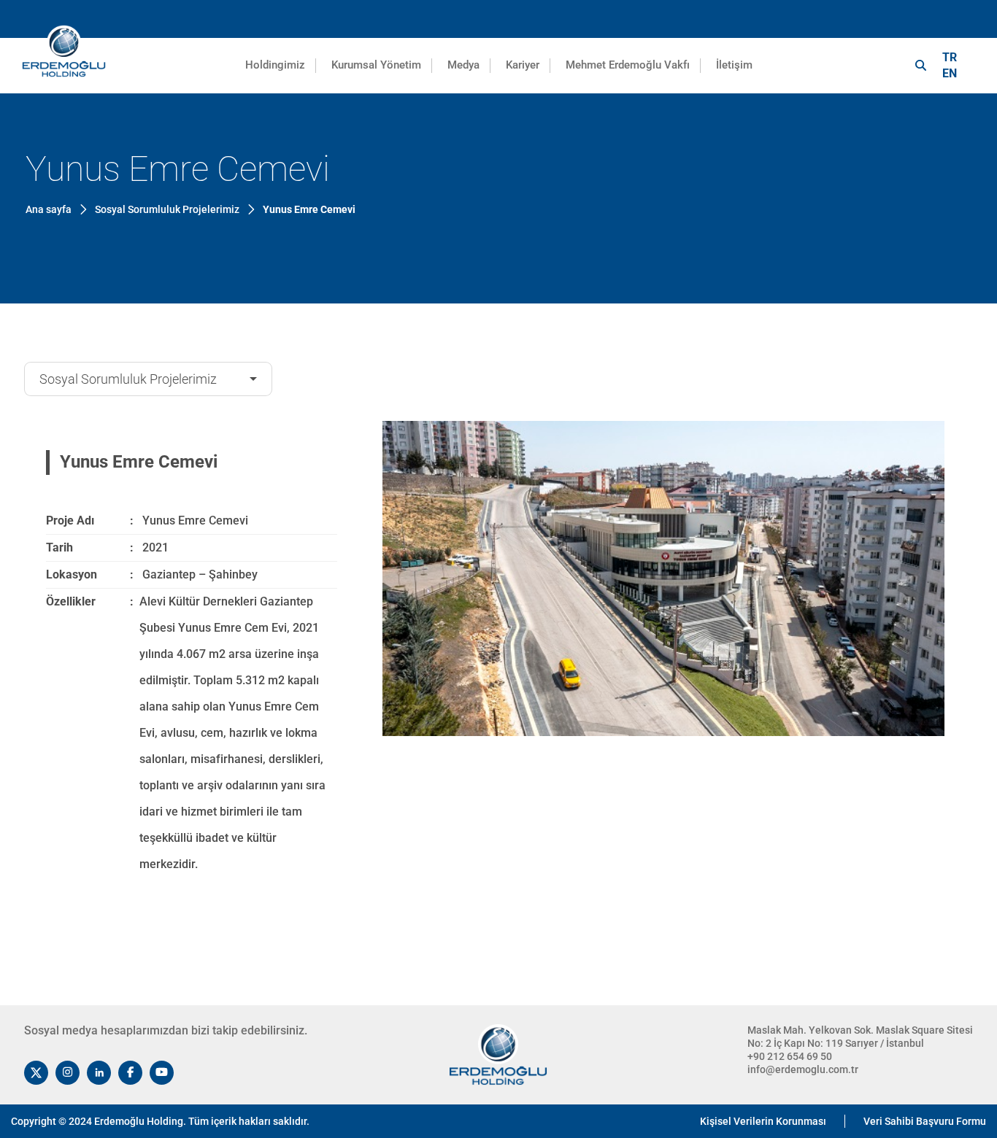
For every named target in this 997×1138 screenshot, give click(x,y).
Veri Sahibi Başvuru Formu (924, 1121)
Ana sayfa (49, 209)
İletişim (734, 64)
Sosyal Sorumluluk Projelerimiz (128, 379)
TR (949, 57)
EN (949, 73)
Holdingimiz (275, 64)
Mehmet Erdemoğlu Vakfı (628, 64)
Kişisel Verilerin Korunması (763, 1121)
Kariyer (522, 64)
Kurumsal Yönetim (376, 64)
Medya (463, 64)
